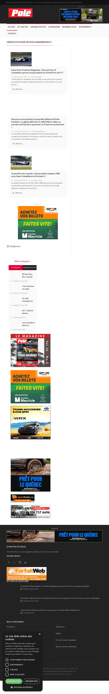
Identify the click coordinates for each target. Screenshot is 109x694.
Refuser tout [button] (32, 681)
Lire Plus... (19, 89)
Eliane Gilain (38, 180)
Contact (12, 33)
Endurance (60, 627)
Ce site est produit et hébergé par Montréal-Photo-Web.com (54, 671)
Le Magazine (54, 27)
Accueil (11, 27)
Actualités (22, 27)
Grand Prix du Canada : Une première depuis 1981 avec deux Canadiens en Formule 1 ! (35, 174)
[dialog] (23, 661)
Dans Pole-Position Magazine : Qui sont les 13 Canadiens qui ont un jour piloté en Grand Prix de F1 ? (37, 71)
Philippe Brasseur (40, 131)
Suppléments (85, 27)
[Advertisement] (32, 448)
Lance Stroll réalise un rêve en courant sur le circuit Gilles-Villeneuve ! (50, 610)
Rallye (58, 633)
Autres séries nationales (66, 646)
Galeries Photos (38, 27)
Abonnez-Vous (69, 27)
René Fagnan (37, 77)
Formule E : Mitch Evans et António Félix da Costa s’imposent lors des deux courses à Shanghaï (60, 598)
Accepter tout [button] (14, 681)
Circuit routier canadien (66, 640)
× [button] (40, 634)
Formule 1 (11, 627)
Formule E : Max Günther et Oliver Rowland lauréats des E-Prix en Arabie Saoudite (55, 586)
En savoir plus (27, 654)
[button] (22, 687)
